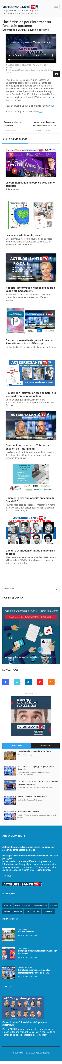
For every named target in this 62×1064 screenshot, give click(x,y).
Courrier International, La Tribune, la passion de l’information (27, 447)
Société (53, 906)
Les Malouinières (26, 932)
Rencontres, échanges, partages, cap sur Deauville (35, 768)
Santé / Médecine (22, 906)
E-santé (7, 911)
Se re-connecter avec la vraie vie (32, 797)
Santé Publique (40, 906)
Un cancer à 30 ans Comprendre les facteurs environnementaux (37, 783)
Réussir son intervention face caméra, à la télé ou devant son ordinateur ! (31, 394)
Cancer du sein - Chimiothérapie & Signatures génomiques (24, 1023)
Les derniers (16, 745)
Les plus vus (45, 745)
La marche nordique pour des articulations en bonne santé (44, 125)
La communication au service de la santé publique (30, 184)
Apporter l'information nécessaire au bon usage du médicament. (30, 289)
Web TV (7, 906)
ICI (52, 106)
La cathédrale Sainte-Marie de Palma (34, 751)
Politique (18, 911)
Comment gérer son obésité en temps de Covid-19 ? (30, 499)
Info (27, 911)
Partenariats (48, 911)
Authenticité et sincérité (28, 812)
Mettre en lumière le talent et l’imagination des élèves (37, 952)
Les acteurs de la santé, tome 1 (24, 235)
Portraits (36, 911)
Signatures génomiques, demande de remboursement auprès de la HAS (35, 971)
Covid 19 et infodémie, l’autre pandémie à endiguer (30, 552)
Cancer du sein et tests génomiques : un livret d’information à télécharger (30, 342)
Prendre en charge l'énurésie (12, 124)
